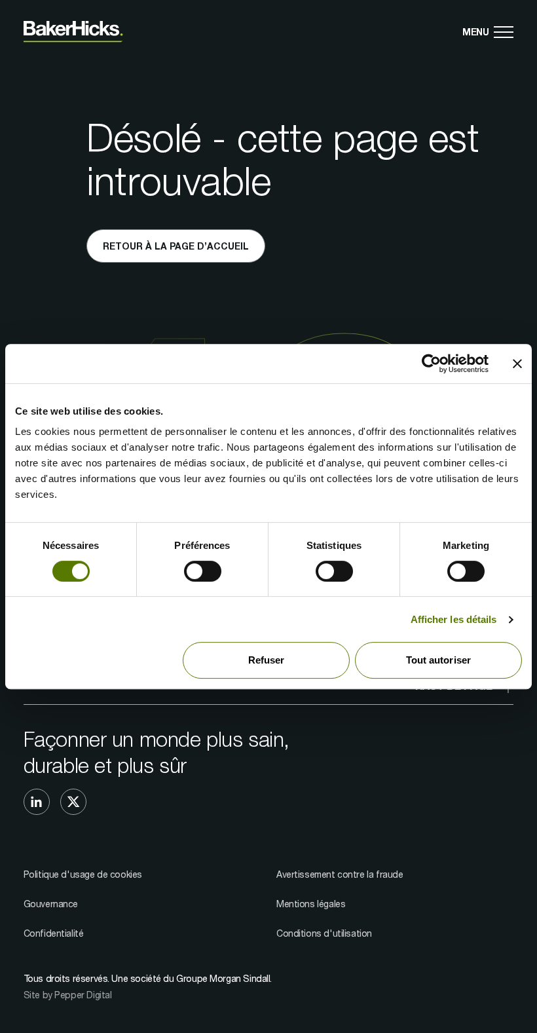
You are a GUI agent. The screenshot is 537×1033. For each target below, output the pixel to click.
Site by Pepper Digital (68, 994)
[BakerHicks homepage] (73, 32)
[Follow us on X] (73, 802)
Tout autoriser (438, 660)
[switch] (202, 571)
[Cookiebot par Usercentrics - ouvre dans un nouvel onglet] (431, 363)
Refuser (266, 660)
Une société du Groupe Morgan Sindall (190, 978)
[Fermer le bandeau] (517, 363)
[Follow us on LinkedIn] (37, 802)
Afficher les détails (454, 619)
